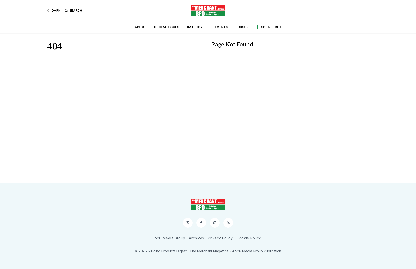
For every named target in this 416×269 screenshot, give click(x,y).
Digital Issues (166, 27)
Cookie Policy (249, 238)
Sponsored (271, 27)
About (141, 27)
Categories (197, 27)
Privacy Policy (220, 238)
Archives (196, 238)
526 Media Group (170, 238)
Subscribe (244, 27)
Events (221, 27)
